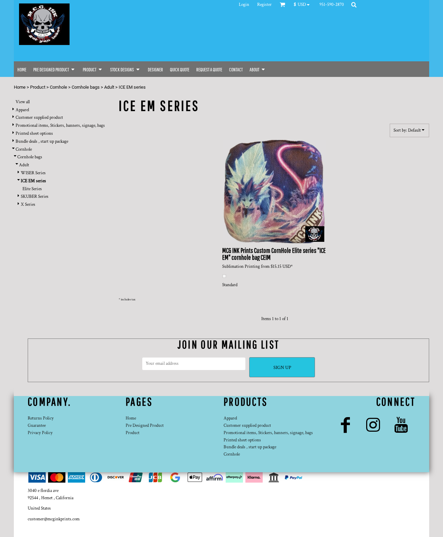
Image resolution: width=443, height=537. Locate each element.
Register (264, 5)
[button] (303, 4)
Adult (109, 87)
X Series (28, 205)
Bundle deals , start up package (42, 141)
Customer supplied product (39, 118)
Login (244, 5)
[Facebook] (345, 425)
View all (23, 102)
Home (20, 87)
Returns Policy (41, 418)
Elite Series (32, 189)
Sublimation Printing (241, 267)
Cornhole (58, 87)
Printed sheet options (34, 134)
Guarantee (37, 426)
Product (37, 87)
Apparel (22, 110)
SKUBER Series (34, 197)
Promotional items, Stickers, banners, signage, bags (60, 126)
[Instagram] (373, 425)
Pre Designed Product (145, 426)
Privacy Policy (40, 433)
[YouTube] (401, 425)
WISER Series (33, 173)
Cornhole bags (86, 87)
